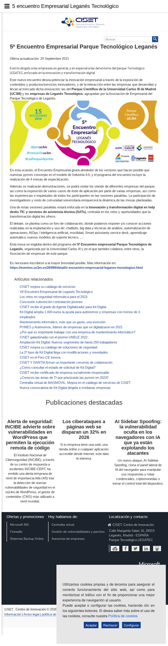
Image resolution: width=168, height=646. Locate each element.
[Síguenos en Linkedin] (146, 548)
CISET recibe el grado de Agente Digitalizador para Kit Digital (63, 307)
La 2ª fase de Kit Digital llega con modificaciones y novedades (64, 352)
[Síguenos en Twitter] (135, 548)
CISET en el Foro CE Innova (40, 357)
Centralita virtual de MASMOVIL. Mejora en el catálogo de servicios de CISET (75, 382)
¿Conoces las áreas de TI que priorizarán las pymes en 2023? (64, 377)
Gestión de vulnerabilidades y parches (78, 531)
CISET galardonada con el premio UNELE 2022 (54, 337)
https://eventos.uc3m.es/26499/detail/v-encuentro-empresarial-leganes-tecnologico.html (76, 267)
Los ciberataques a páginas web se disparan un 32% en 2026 (84, 429)
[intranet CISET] (115, 548)
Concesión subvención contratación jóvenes (51, 302)
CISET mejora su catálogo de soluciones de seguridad (58, 347)
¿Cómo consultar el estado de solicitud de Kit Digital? (57, 367)
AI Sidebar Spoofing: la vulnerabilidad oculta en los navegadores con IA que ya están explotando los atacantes (138, 437)
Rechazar (110, 625)
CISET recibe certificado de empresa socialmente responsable (64, 372)
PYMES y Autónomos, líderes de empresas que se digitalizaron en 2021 (71, 327)
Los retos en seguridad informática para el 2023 (53, 297)
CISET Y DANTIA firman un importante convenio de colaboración (66, 362)
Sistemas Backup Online (27, 538)
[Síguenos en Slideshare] (157, 548)
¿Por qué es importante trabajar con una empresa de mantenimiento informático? (77, 332)
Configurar (131, 625)
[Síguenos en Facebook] (125, 548)
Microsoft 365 (19, 524)
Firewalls (16, 531)
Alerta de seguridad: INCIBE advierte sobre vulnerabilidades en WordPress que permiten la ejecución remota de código (30, 435)
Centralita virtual (63, 524)
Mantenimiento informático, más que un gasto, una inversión (62, 322)
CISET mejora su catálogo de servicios (47, 287)
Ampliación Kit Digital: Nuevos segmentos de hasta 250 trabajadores (68, 342)
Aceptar (91, 625)
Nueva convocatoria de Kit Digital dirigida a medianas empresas (65, 388)
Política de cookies (123, 615)
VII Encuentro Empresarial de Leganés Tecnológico (56, 292)
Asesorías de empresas (68, 538)
